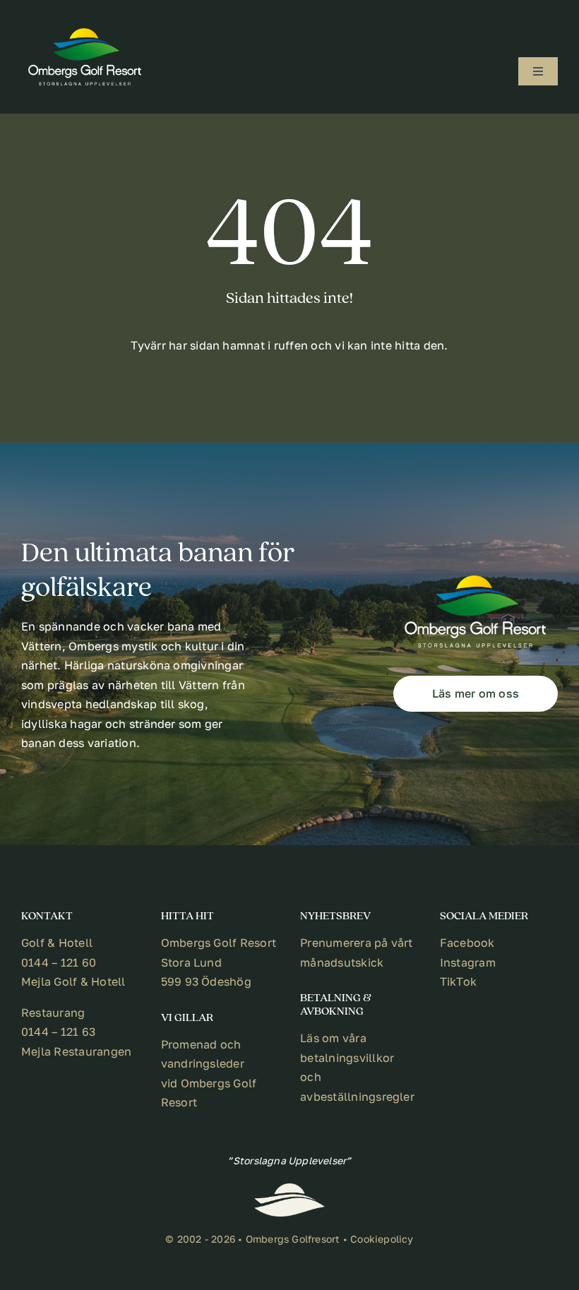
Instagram (468, 962)
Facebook (467, 943)
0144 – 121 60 (58, 962)
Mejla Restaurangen (76, 1051)
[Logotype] (84, 34)
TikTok (458, 981)
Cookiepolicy (382, 1239)
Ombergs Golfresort (293, 1239)
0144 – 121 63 (58, 1032)
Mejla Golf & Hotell (73, 981)
